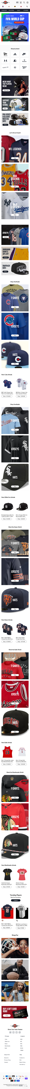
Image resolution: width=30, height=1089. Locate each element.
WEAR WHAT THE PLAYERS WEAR (7, 83)
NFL (21, 1041)
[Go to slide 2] (13, 39)
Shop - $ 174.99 (21, 641)
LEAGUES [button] (4, 10)
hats (15, 600)
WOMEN (15, 948)
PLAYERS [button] (11, 10)
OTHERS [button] (26, 10)
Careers (6, 1062)
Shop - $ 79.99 (21, 928)
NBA (21, 1046)
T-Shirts (15, 298)
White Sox (7, 1041)
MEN (15, 970)
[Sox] (27, 6)
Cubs (6, 1039)
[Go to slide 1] (11, 39)
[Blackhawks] (15, 6)
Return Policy (22, 1062)
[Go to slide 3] (15, 39)
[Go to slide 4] (17, 39)
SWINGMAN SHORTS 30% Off (6, 251)
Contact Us (21, 1057)
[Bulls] (21, 6)
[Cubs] (2, 6)
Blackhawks (7, 1046)
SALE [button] (18, 10)
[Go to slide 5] (18, 39)
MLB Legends (15, 205)
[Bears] (9, 6)
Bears (6, 1043)
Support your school (6, 102)
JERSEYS (5, 232)
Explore (16, 900)
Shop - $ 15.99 (6, 886)
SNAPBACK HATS (6, 266)
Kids (15, 991)
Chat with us (22, 1064)
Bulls (6, 1048)
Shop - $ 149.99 (7, 641)
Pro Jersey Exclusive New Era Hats (7, 117)
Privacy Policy (7, 1060)
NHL (21, 1043)
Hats (15, 355)
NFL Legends (15, 149)
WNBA (21, 1050)
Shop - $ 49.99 (6, 519)
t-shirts (15, 666)
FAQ (20, 1060)
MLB (21, 1039)
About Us (6, 1057)
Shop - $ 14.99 (21, 886)
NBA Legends (15, 177)
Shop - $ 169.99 (21, 396)
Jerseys (15, 326)
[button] (24, 2)
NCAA (21, 1048)
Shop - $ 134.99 (6, 396)
